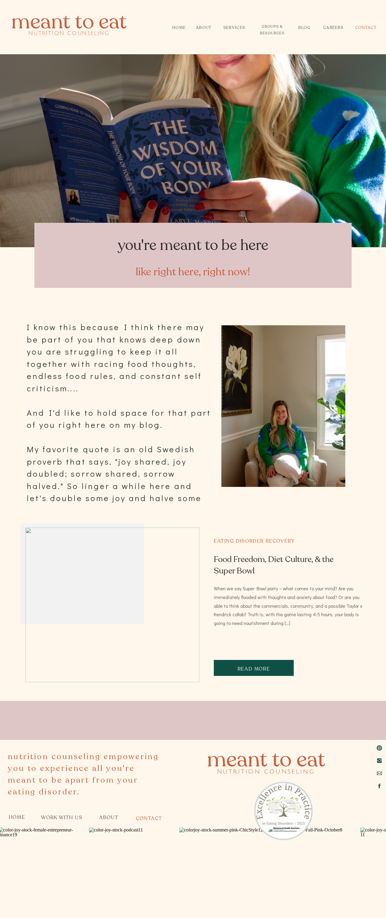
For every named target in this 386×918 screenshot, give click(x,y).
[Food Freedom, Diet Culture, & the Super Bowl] (112, 605)
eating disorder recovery (254, 541)
